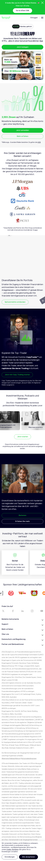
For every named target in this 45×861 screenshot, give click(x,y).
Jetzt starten (22, 437)
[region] (22, 851)
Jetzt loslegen (22, 47)
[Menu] (42, 18)
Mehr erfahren (22, 136)
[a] (3, 611)
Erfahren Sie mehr (22, 521)
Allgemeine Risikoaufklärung (11, 758)
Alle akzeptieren (28, 857)
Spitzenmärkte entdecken (15, 302)
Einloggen (34, 18)
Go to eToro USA (22, 11)
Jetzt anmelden (22, 130)
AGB (39, 142)
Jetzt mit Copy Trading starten (17, 375)
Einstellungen (10, 857)
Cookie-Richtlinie (12, 849)
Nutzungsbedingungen (29, 758)
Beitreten (22, 515)
